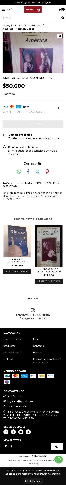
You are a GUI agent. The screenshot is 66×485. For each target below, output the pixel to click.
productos (9, 345)
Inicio (6, 25)
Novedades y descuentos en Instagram (33, 2)
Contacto (38, 345)
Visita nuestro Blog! (19, 406)
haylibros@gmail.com (20, 401)
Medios (37, 352)
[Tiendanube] (33, 457)
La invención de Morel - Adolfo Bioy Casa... (48, 270)
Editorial (8, 359)
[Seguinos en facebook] (13, 431)
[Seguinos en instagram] (5, 431)
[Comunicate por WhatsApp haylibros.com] (58, 459)
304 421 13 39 (15, 396)
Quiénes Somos (12, 339)
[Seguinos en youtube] (20, 431)
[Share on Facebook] (28, 171)
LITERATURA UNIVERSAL (26, 25)
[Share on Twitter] (37, 171)
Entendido (33, 481)
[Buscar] (62, 18)
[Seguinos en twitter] (28, 431)
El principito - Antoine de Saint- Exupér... (17, 260)
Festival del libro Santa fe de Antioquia (47, 361)
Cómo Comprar (12, 352)
